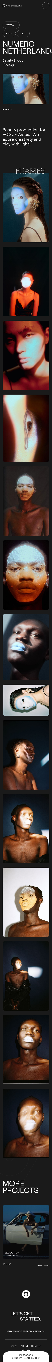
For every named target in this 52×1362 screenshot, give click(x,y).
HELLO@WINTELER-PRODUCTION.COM (26, 1331)
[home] (12, 6)
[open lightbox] (26, 207)
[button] (39, 1265)
